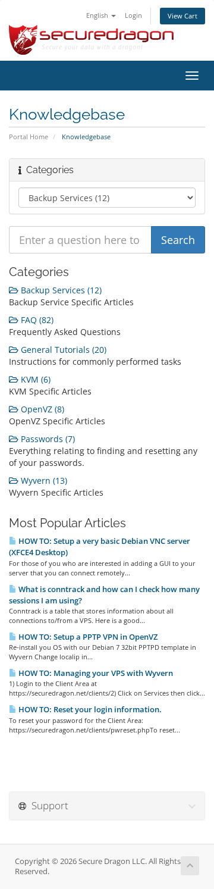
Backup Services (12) (60, 290)
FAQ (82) (36, 319)
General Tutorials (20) (62, 349)
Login (133, 15)
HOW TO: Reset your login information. (89, 709)
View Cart (182, 15)
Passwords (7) (46, 438)
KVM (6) (34, 379)
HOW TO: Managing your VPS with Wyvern (95, 673)
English (98, 15)
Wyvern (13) (42, 480)
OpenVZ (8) (41, 409)
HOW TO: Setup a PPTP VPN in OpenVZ (87, 636)
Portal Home (28, 136)
